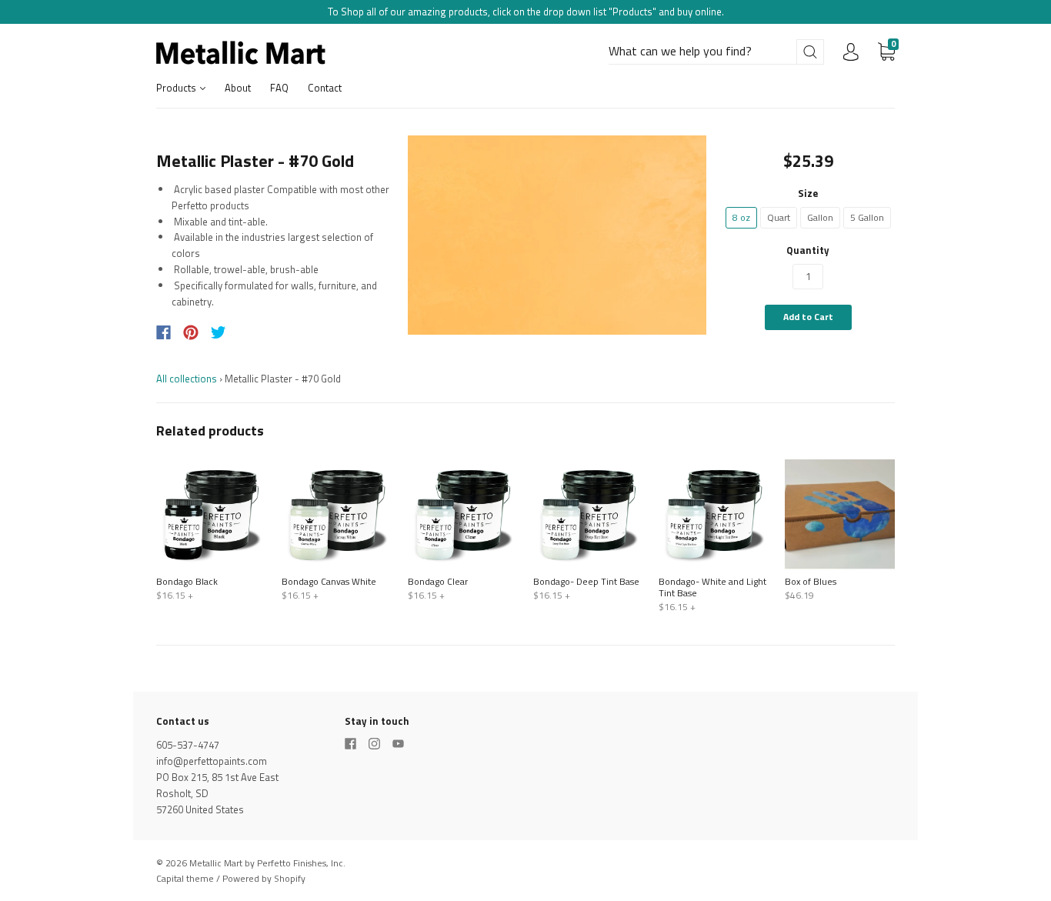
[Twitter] (218, 332)
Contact (325, 87)
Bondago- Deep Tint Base (586, 581)
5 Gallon (867, 217)
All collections (186, 378)
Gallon (820, 217)
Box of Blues (810, 581)
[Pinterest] (191, 332)
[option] (557, 235)
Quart (778, 217)
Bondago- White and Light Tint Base (712, 587)
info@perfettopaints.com (211, 761)
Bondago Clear (438, 581)
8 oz (741, 217)
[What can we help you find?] (716, 51)
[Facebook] (163, 332)
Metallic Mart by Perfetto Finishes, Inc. (267, 863)
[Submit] (810, 52)
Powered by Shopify (263, 878)
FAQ (279, 87)
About (238, 87)
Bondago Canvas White (329, 581)
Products (177, 87)
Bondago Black (187, 581)
